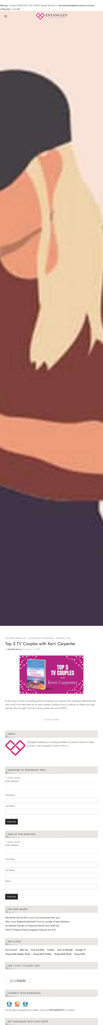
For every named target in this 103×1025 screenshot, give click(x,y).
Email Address (12, 781)
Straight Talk (63, 638)
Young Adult (79, 953)
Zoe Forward (11, 949)
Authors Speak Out (16, 638)
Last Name (10, 806)
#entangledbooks (57, 1009)
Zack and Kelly (37, 949)
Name (8, 881)
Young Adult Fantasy (42, 953)
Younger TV (81, 949)
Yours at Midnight (65, 949)
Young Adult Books (62, 953)
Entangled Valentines (41, 638)
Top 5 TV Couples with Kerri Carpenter (40, 644)
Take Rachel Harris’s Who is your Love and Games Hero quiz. (32, 917)
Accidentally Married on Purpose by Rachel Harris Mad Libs (32, 925)
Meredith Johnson (15, 649)
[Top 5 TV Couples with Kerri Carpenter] (51, 675)
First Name (10, 795)
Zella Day (24, 949)
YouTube (50, 949)
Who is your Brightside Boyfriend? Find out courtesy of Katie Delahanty (37, 921)
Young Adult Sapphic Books (17, 953)
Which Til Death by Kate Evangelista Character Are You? (30, 929)
